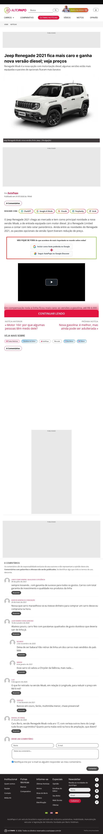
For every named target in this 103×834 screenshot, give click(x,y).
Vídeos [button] (67, 17)
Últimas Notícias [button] (48, 17)
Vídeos (82, 341)
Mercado (57, 341)
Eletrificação (41, 802)
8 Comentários (13, 203)
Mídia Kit (7, 798)
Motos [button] (80, 17)
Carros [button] (8, 17)
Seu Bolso (69, 341)
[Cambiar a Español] (56, 812)
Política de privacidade (91, 830)
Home (6, 24)
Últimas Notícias (42, 784)
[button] (55, 10)
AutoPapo (13, 193)
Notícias (13, 24)
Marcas (23, 787)
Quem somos (9, 784)
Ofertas (55, 805)
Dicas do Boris (42, 793)
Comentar (92, 768)
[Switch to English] (51, 812)
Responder (16, 593)
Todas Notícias (13, 341)
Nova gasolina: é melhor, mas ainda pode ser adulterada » (78, 326)
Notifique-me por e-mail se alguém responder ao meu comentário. (47, 761)
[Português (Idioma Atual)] (46, 812)
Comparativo (25, 791)
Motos (39, 788)
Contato (7, 793)
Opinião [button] (94, 17)
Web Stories (57, 800)
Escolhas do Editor (29, 341)
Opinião (56, 784)
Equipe (7, 788)
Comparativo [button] (27, 17)
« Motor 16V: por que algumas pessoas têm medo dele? (25, 326)
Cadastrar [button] (75, 801)
